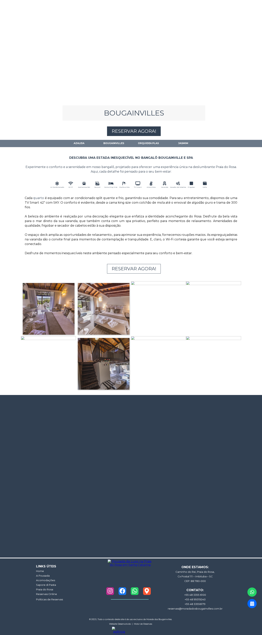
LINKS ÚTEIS (46, 566)
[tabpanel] (131, 162)
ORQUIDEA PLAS (148, 143)
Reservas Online (46, 594)
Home (40, 571)
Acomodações (45, 580)
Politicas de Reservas (49, 599)
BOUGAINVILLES (113, 143)
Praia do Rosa (44, 589)
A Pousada (43, 575)
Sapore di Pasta (46, 584)
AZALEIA (79, 143)
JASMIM (183, 143)
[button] (48, 308)
